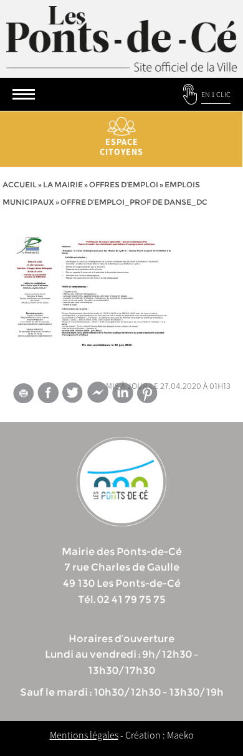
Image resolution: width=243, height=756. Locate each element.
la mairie (63, 184)
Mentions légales (84, 735)
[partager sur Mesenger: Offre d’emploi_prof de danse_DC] (97, 395)
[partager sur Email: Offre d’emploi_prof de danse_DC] (23, 395)
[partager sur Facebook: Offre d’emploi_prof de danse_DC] (48, 392)
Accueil (19, 184)
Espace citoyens (121, 146)
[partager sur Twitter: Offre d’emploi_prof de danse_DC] (72, 392)
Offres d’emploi (123, 184)
